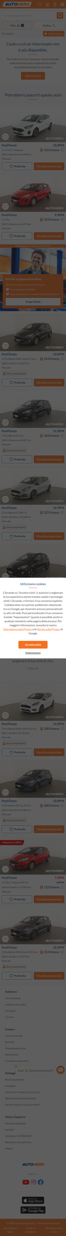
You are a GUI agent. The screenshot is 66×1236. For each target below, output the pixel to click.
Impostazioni (33, 652)
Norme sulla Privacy (48, 629)
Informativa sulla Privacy (17, 629)
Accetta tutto (33, 644)
